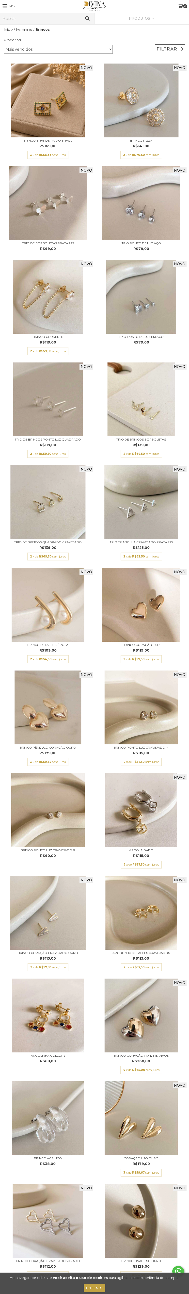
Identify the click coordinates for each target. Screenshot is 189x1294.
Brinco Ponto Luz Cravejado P (48, 850)
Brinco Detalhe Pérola (47, 645)
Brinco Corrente (48, 337)
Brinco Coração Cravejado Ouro (48, 953)
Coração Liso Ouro (141, 1158)
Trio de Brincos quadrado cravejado (48, 542)
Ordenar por (12, 40)
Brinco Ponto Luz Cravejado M (141, 747)
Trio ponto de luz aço (141, 243)
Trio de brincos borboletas (141, 439)
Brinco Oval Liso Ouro (141, 1261)
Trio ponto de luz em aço (141, 337)
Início (8, 29)
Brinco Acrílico (48, 1158)
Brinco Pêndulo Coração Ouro (48, 747)
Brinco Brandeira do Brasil (47, 140)
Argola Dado (141, 850)
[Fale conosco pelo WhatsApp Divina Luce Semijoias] (178, 1271)
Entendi (94, 1288)
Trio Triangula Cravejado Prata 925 (141, 542)
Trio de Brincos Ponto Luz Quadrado (48, 439)
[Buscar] (87, 18)
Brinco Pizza (141, 140)
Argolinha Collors (48, 1055)
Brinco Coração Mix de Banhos (141, 1055)
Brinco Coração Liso (141, 645)
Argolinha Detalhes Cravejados (141, 953)
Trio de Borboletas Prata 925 (48, 243)
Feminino (24, 29)
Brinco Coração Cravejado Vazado (48, 1261)
